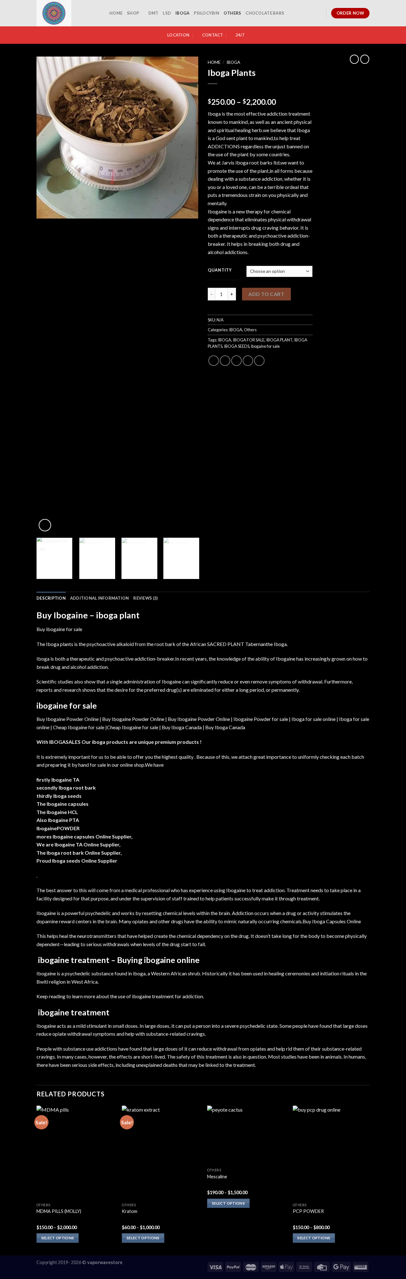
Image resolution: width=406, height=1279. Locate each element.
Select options (57, 1238)
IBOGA (182, 13)
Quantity (220, 270)
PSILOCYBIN (206, 13)
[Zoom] (45, 525)
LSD (167, 13)
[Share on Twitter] (225, 360)
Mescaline (217, 1176)
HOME (115, 13)
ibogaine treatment (73, 1012)
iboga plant (118, 615)
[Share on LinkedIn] (259, 360)
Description (51, 598)
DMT (153, 13)
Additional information (99, 598)
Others (232, 13)
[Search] (319, 13)
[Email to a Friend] (236, 360)
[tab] (51, 598)
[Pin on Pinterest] (248, 360)
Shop (133, 13)
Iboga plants (59, 644)
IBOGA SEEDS (236, 346)
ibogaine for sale (265, 346)
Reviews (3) (145, 598)
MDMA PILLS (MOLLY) (58, 1211)
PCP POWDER (308, 1211)
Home (214, 62)
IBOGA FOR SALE (249, 339)
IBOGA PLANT (279, 339)
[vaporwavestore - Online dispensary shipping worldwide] (68, 13)
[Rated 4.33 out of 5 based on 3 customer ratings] (260, 91)
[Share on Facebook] (213, 360)
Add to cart (266, 294)
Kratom (129, 1211)
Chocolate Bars (265, 13)
